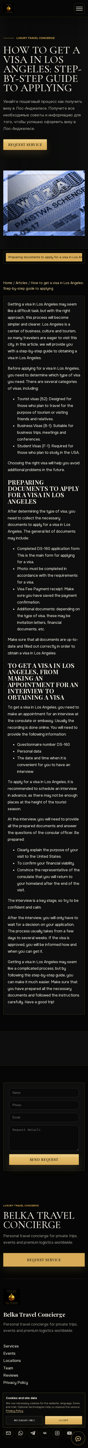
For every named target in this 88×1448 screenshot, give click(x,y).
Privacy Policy (15, 1382)
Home (7, 283)
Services (11, 1346)
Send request (44, 1159)
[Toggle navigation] (79, 8)
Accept (63, 1420)
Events (9, 1353)
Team (8, 1368)
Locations (12, 1360)
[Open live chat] (78, 1438)
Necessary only (24, 1420)
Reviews (10, 1375)
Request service (25, 144)
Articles (21, 283)
